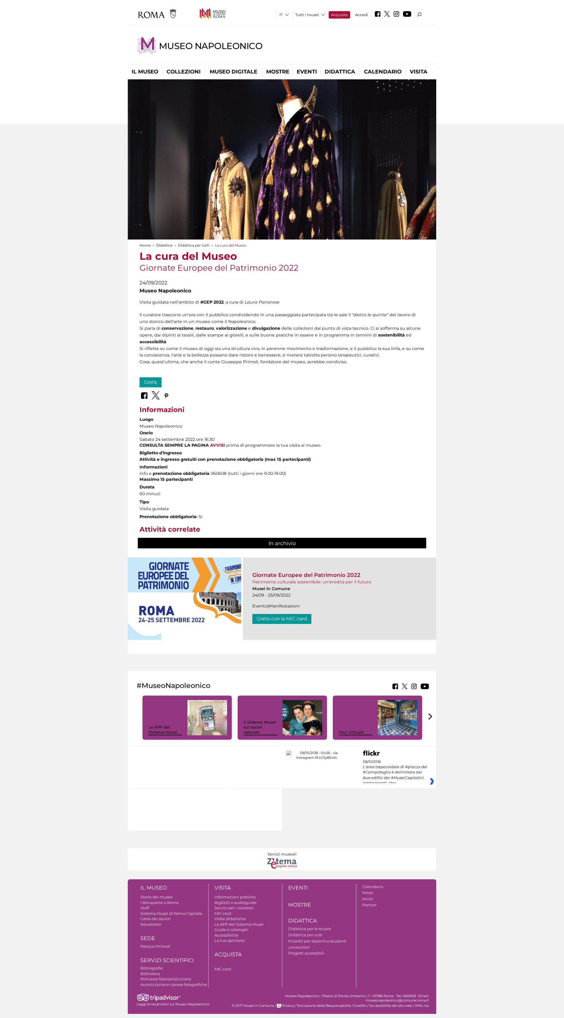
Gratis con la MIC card (282, 619)
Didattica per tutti (193, 245)
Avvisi (367, 898)
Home (145, 245)
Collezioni (184, 71)
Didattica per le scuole (309, 928)
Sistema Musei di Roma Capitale (171, 913)
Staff (144, 907)
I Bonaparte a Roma (159, 902)
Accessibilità (226, 935)
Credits (360, 1006)
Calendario (383, 71)
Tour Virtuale (351, 732)
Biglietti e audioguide (235, 902)
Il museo (145, 71)
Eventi (307, 71)
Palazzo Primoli (155, 946)
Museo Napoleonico (211, 46)
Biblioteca (150, 973)
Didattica (340, 71)
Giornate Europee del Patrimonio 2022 (306, 575)
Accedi (361, 14)
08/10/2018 (395, 773)
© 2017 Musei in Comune (253, 1006)
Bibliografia (151, 968)
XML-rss (422, 1006)
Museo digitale (233, 71)
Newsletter (150, 924)
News (367, 892)
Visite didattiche (230, 918)
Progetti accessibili (306, 953)
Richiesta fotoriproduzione (165, 979)
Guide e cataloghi (231, 929)
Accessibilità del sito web (390, 1006)
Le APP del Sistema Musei (162, 729)
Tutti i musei (307, 14)
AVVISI (217, 445)
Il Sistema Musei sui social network (260, 727)
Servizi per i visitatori (234, 907)
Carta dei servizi (155, 918)
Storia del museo (156, 897)
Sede (147, 938)
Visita (418, 71)
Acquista (339, 14)
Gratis (150, 382)
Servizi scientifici (167, 960)
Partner (369, 905)
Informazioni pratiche (235, 897)
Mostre (277, 71)
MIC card (222, 913)
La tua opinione (229, 940)
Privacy (288, 1006)
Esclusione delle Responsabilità (324, 1006)
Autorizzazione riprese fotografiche (173, 984)
